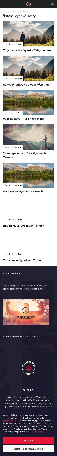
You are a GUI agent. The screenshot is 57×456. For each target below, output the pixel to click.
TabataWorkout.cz (11, 421)
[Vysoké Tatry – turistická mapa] (28, 102)
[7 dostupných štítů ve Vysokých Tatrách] (28, 136)
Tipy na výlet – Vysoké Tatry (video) (27, 50)
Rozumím (28, 440)
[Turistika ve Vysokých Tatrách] (28, 243)
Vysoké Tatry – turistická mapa (23, 118)
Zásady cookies (37, 432)
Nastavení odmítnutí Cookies (28, 448)
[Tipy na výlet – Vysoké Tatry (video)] (28, 33)
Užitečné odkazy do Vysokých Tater (27, 84)
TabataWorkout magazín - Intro (25, 336)
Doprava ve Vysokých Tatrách (23, 191)
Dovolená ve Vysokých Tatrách (23, 225)
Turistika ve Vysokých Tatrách (23, 260)
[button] (5, 4)
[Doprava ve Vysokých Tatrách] (28, 175)
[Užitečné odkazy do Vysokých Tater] (28, 68)
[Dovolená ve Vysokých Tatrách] (28, 209)
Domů (6, 11)
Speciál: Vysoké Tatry (13, 44)
